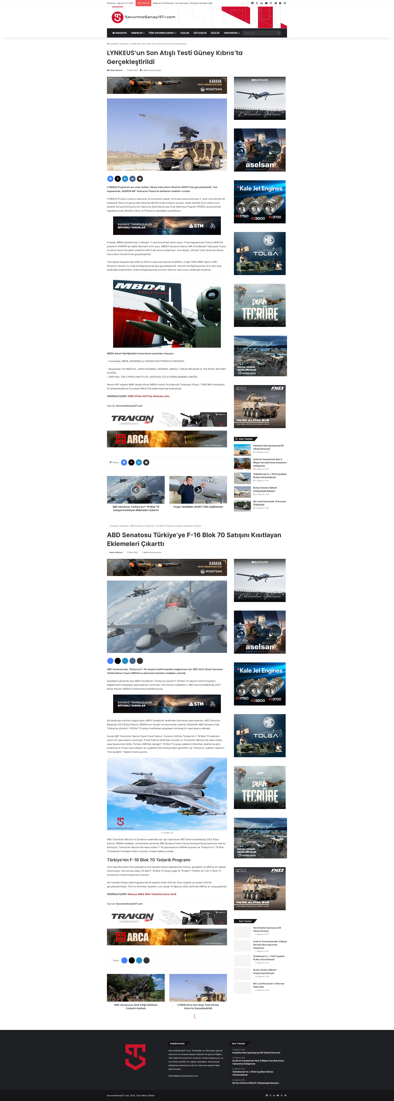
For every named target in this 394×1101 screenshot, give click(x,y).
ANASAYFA (121, 33)
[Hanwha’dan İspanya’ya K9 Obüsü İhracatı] (242, 450)
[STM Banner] (167, 227)
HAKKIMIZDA (231, 33)
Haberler (124, 43)
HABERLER (136, 33)
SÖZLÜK (215, 33)
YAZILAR (184, 33)
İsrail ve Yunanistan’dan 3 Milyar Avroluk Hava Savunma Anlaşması (269, 462)
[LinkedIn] (125, 179)
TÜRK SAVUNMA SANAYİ (161, 33)
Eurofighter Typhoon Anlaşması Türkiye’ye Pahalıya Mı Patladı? (185, 3)
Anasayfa (113, 43)
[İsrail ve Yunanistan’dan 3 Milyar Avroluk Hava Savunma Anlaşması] (242, 463)
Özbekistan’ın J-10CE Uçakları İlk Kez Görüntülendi (270, 476)
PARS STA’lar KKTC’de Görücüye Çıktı (148, 396)
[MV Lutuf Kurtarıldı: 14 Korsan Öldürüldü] (242, 506)
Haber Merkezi (116, 70)
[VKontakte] (132, 179)
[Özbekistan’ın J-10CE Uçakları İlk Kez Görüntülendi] (242, 478)
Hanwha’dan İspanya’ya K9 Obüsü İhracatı (268, 447)
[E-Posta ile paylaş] (140, 179)
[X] (118, 179)
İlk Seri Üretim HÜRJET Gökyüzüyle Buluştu (265, 489)
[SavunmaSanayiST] (197, 17)
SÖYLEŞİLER (200, 33)
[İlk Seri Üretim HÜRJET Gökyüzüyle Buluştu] (242, 492)
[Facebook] (110, 179)
